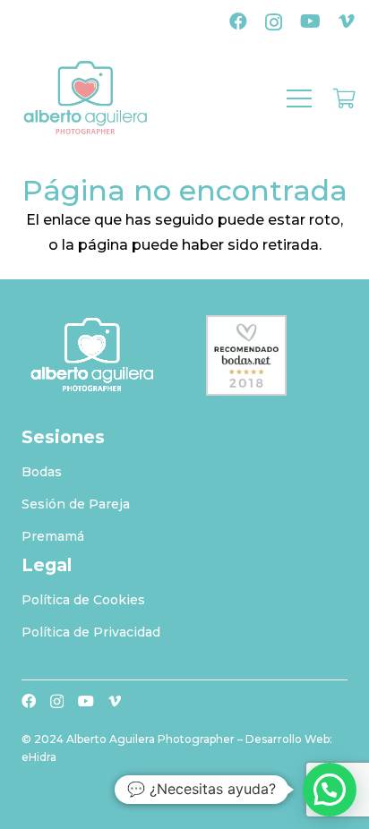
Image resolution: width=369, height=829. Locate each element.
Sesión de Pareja (75, 504)
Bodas (41, 472)
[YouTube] (310, 21)
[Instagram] (273, 22)
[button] (299, 98)
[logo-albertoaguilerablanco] (92, 355)
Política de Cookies (83, 600)
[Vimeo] (347, 21)
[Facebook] (238, 21)
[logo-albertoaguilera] (85, 98)
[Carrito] (343, 98)
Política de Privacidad (90, 632)
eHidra (38, 757)
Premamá (52, 536)
